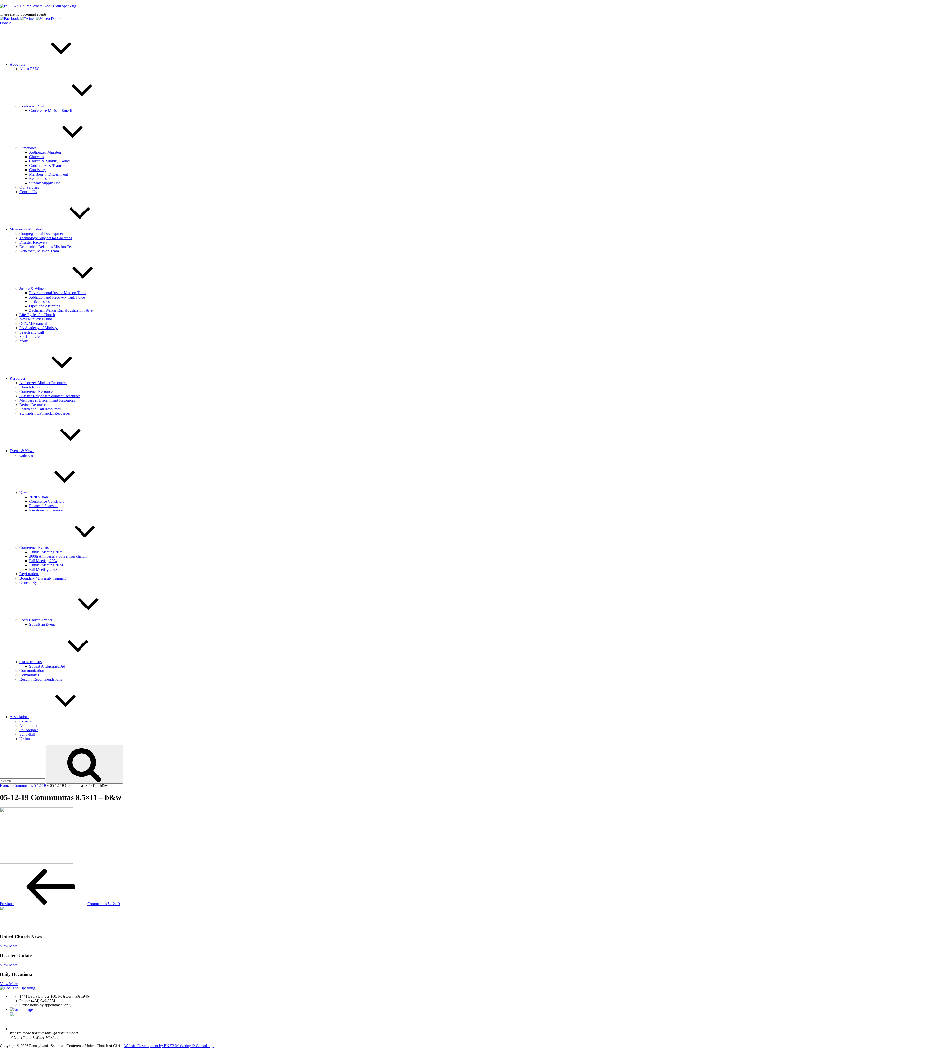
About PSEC (29, 69)
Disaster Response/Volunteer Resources (49, 396)
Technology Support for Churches (45, 238)
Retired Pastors (40, 178)
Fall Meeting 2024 (43, 561)
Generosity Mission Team (39, 251)
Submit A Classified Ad (47, 666)
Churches (36, 157)
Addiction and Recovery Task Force (57, 297)
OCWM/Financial (33, 323)
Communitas (29, 675)
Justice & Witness (32, 288)
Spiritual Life (29, 337)
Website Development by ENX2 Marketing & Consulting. (169, 1046)
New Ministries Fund (35, 319)
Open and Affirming (44, 306)
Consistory (37, 170)
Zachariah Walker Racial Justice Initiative (61, 310)
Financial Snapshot (43, 506)
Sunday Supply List (44, 183)
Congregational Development (42, 233)
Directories (27, 148)
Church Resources (33, 387)
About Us (17, 64)
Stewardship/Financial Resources (44, 413)
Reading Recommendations (40, 679)
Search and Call (31, 332)
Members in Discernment (48, 174)
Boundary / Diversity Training (42, 578)
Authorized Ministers (45, 152)
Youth (24, 341)
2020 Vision (38, 497)
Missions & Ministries (26, 229)
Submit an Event (42, 624)
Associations (19, 717)
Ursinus (25, 739)
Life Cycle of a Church (37, 315)
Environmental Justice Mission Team (57, 293)
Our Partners (29, 187)
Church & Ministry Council (50, 161)
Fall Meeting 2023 (43, 569)
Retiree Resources (33, 405)
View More (9, 946)
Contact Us (28, 192)
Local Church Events (35, 620)
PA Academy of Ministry (38, 328)
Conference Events (34, 548)
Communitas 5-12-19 (29, 786)
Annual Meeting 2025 (46, 552)
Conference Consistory (46, 501)
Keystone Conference (46, 510)
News (23, 493)
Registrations (29, 574)
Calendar (26, 455)
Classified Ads (30, 662)
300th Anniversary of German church (58, 556)
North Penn (28, 725)
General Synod (31, 583)
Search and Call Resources (40, 409)
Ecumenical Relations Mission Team (47, 247)
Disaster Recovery (33, 242)
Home (4, 786)
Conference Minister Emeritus (52, 110)
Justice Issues (39, 301)
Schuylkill (27, 734)
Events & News (22, 451)
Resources (18, 378)
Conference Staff (32, 106)
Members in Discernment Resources (47, 400)
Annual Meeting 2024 (46, 565)
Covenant (26, 721)
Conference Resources (36, 391)
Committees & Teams (45, 165)
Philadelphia (28, 730)
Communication (31, 671)
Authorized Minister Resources (43, 383)
